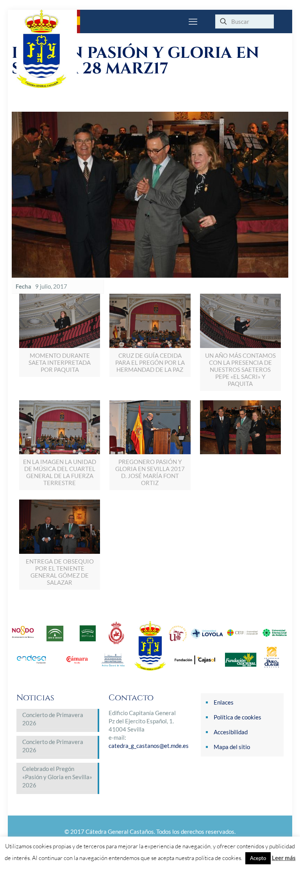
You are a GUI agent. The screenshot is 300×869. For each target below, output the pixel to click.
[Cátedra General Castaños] (46, 49)
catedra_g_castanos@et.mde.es (149, 745)
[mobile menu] (193, 21)
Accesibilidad (231, 731)
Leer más (284, 857)
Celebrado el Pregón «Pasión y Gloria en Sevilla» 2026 (57, 777)
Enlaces (224, 702)
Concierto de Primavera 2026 (52, 718)
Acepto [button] (258, 858)
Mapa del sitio (232, 746)
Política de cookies (237, 717)
